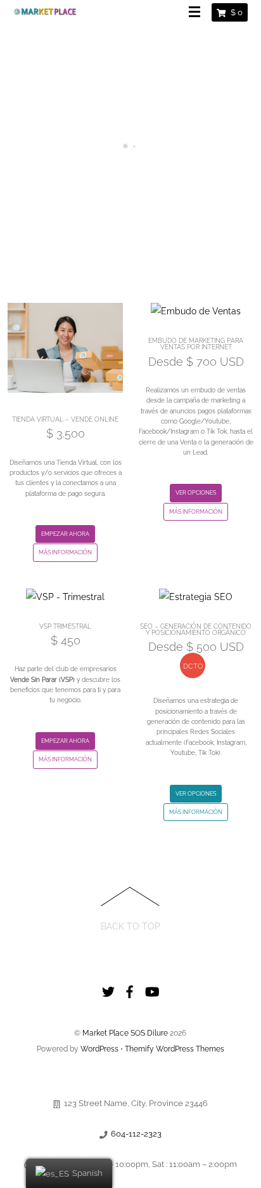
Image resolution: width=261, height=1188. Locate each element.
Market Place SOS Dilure (125, 1033)
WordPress (99, 1049)
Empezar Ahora (65, 534)
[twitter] (108, 989)
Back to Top (130, 926)
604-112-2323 (136, 1133)
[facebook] (130, 989)
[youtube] (151, 989)
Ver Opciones (195, 493)
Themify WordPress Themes (174, 1049)
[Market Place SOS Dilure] (45, 10)
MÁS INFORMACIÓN (65, 552)
